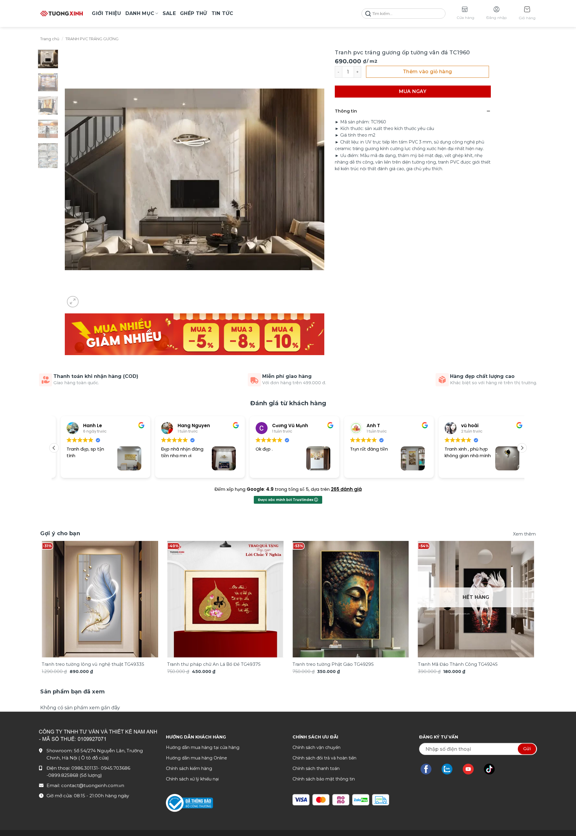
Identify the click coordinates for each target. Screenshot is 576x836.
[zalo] (450, 769)
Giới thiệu (106, 13)
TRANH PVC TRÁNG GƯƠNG (91, 39)
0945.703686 (115, 768)
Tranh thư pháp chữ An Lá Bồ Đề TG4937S (214, 664)
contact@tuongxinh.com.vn (92, 785)
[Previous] (55, 587)
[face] (429, 769)
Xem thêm (524, 534)
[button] (527, 14)
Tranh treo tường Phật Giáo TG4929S (333, 664)
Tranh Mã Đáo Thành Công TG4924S (458, 664)
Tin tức (222, 13)
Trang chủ (49, 39)
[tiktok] (492, 769)
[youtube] (471, 769)
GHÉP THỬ (193, 13)
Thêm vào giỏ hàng (427, 71)
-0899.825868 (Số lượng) (74, 775)
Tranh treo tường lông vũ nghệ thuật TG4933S (93, 664)
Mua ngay (412, 91)
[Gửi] (368, 14)
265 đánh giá (346, 489)
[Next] (521, 587)
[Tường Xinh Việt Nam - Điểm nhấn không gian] (61, 14)
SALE (169, 13)
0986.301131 (84, 768)
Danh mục (139, 13)
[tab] (72, 691)
